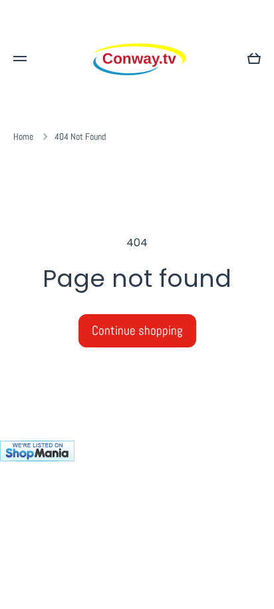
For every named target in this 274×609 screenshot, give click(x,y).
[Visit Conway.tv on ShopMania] (137, 525)
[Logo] (137, 58)
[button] (254, 58)
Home (23, 136)
